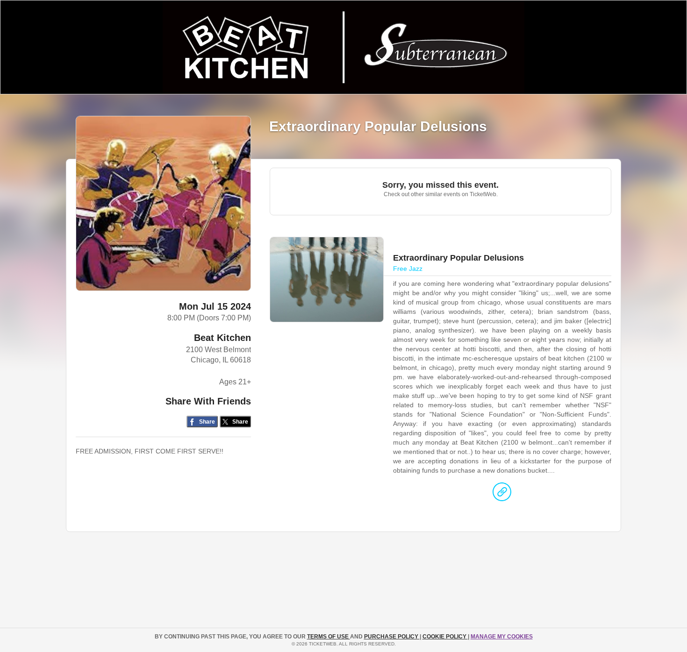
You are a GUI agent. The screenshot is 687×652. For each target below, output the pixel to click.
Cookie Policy (445, 636)
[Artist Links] (502, 494)
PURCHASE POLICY (392, 636)
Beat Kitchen (222, 338)
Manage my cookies (502, 636)
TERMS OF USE (328, 636)
